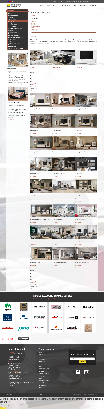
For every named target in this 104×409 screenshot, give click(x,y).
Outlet (33, 24)
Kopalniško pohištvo (13, 35)
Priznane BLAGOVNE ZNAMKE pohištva (52, 296)
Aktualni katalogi (35, 26)
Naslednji (33, 83)
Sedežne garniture (13, 15)
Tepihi (9, 41)
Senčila (40, 387)
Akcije (33, 23)
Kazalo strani (91, 394)
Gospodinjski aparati (13, 43)
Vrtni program (12, 39)
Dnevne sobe (11, 21)
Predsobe (11, 34)
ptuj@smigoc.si (13, 369)
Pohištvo (33, 21)
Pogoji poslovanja (77, 394)
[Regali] (41, 57)
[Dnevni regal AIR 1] (41, 121)
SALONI (54, 1)
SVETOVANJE (86, 1)
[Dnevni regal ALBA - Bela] (86, 142)
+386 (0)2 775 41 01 (14, 365)
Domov (33, 15)
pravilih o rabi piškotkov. (20, 405)
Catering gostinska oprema (15, 48)
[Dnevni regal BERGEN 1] (63, 210)
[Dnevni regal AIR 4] (41, 142)
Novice (33, 27)
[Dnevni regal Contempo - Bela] (63, 253)
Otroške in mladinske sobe (15, 28)
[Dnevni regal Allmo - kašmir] (63, 164)
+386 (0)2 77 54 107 (14, 357)
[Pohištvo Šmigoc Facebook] (78, 371)
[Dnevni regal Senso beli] (41, 99)
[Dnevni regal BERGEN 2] (86, 210)
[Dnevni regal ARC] (86, 164)
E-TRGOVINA (35, 31)
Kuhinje (10, 13)
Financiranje (34, 29)
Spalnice (10, 17)
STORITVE (68, 1)
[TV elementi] (86, 57)
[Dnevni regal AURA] (41, 185)
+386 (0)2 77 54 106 (14, 356)
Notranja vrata (12, 46)
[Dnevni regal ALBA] (63, 142)
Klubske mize (13, 24)
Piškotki (84, 394)
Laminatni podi (12, 45)
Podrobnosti (33, 112)
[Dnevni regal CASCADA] (86, 231)
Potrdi (82, 361)
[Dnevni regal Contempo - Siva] (86, 253)
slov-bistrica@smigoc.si (15, 378)
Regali (11, 23)
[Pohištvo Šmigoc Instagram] (86, 371)
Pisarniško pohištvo (13, 32)
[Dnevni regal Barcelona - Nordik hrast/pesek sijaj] (86, 185)
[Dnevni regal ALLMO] (41, 164)
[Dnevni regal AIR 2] (63, 121)
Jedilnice (10, 30)
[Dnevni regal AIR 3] (86, 121)
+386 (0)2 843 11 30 (14, 375)
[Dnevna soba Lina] (63, 99)
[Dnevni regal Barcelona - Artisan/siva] (63, 185)
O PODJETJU (61, 1)
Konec (32, 84)
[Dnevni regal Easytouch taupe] (86, 99)
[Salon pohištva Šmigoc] (16, 5)
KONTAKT (74, 1)
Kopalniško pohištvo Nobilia (15, 37)
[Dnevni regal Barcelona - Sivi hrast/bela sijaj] (41, 210)
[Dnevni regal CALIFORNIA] (41, 231)
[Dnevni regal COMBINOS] (41, 253)
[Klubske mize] (63, 57)
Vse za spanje (12, 19)
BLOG (79, 1)
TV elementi (13, 26)
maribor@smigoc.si (14, 359)
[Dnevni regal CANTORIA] (63, 231)
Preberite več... (11, 86)
